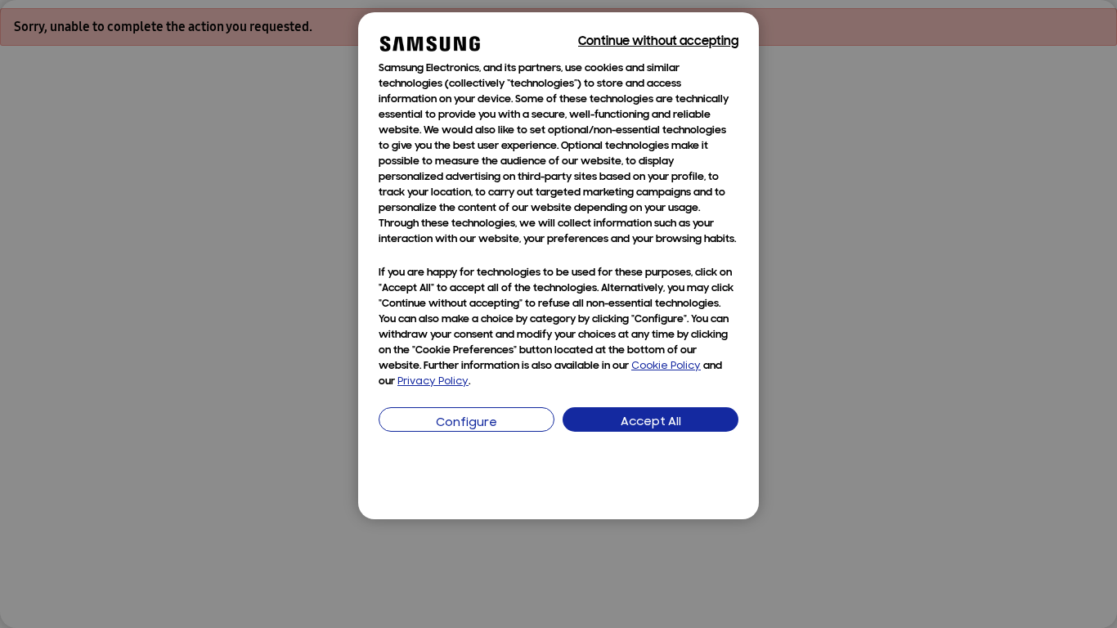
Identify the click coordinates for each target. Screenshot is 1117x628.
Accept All (651, 422)
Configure (466, 423)
